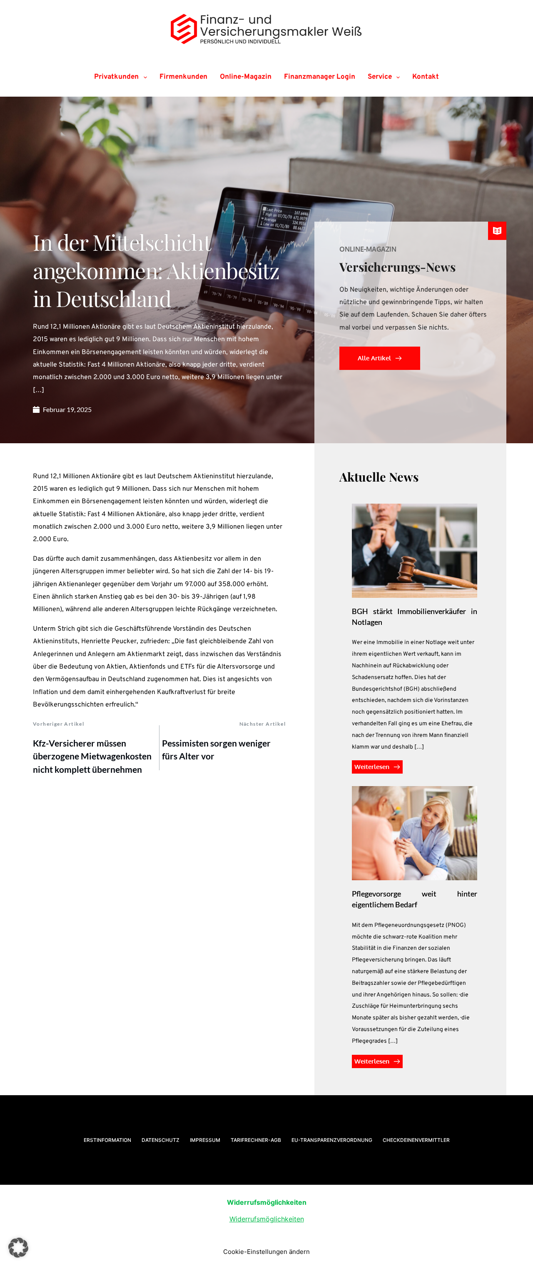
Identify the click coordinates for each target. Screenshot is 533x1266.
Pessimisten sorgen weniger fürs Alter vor (216, 750)
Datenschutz (160, 1140)
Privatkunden (116, 77)
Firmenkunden (183, 77)
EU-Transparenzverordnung (331, 1140)
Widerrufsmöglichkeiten (266, 1219)
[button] (18, 1247)
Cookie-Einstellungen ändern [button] (266, 1252)
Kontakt (425, 77)
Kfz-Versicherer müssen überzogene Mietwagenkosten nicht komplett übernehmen (92, 756)
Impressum (205, 1140)
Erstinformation (107, 1140)
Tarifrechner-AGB (256, 1140)
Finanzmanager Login (319, 77)
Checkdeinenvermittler (416, 1140)
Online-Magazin (245, 77)
